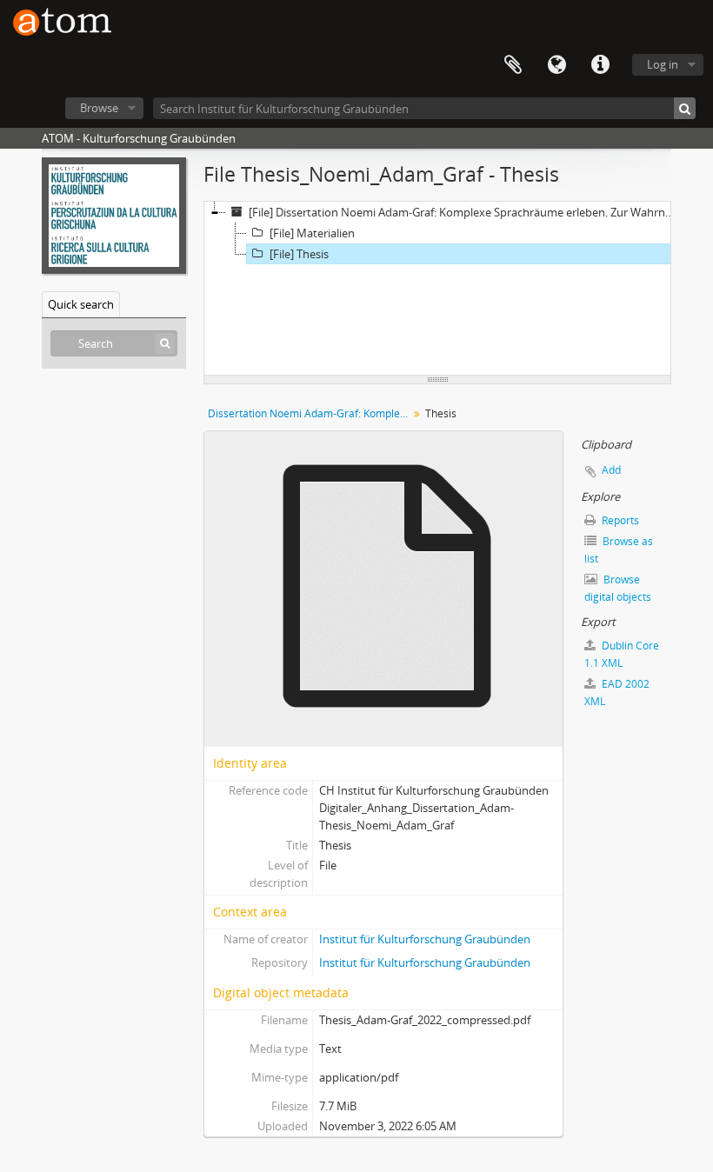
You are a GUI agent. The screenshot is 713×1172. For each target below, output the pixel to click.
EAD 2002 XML (617, 692)
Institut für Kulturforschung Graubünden (424, 939)
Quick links (600, 65)
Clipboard (513, 65)
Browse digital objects (617, 588)
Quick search (81, 304)
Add (611, 470)
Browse (99, 108)
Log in (662, 64)
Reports (619, 520)
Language (556, 65)
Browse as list (618, 550)
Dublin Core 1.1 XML (621, 654)
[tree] (437, 289)
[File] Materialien (312, 233)
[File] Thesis (299, 254)
